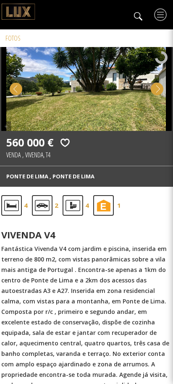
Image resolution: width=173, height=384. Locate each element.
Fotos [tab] (13, 38)
